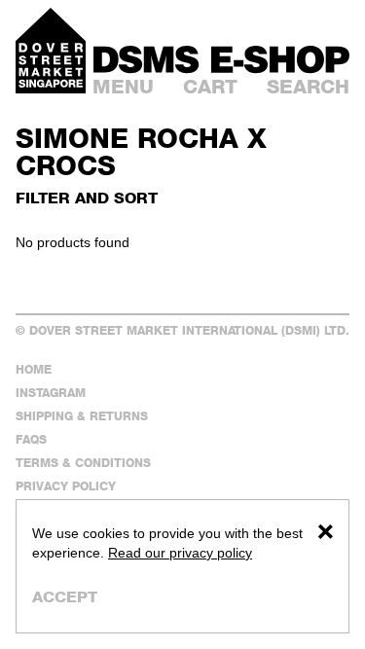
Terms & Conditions (83, 462)
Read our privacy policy (180, 552)
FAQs (31, 439)
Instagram (51, 392)
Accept (64, 597)
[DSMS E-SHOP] (221, 59)
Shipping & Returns (82, 416)
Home (34, 369)
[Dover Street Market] (51, 50)
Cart (210, 86)
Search (308, 86)
